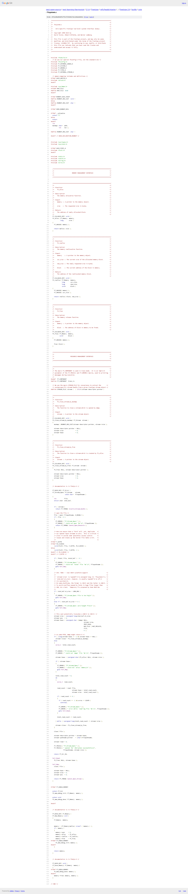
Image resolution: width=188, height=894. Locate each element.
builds (134, 9)
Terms (23, 891)
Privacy (17, 891)
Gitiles (12, 891)
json (184, 891)
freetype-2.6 (125, 9)
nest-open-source (53, 9)
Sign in (184, 3)
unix (140, 9)
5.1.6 (88, 9)
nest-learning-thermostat (73, 9)
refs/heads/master (108, 9)
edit (91, 17)
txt (180, 891)
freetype (95, 9)
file (86, 17)
